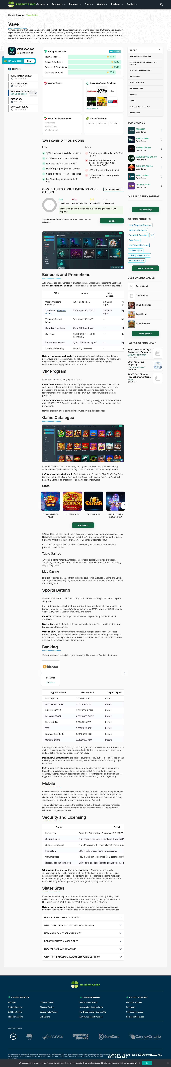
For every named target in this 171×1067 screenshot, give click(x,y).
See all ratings (145, 209)
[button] (124, 505)
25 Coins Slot (72, 514)
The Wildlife (142, 295)
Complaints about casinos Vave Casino (143, 63)
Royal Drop (141, 314)
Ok (147, 1063)
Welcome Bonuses (138, 230)
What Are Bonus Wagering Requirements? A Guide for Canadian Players (139, 363)
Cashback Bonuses (138, 235)
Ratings (131, 380)
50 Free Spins (135, 250)
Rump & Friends (143, 305)
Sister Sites (135, 113)
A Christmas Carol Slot (115, 515)
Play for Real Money (50, 504)
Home (11, 15)
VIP (152, 235)
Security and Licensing (140, 107)
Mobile (132, 101)
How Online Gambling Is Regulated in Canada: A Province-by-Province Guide (139, 350)
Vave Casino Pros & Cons (140, 56)
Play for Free (50, 497)
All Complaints (114, 190)
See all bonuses (145, 268)
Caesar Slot (94, 514)
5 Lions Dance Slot (50, 515)
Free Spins (134, 240)
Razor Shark (142, 286)
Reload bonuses (136, 260)
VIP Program (135, 76)
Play (29, 61)
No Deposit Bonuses (138, 245)
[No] (168, 1063)
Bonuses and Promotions (140, 70)
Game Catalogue (137, 82)
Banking (133, 95)
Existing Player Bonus (139, 255)
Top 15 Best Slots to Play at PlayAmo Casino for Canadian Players (139, 375)
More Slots (83, 525)
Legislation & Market (137, 355)
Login (111, 221)
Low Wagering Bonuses (140, 225)
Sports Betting (136, 88)
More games (145, 333)
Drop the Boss (143, 323)
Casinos (20, 15)
